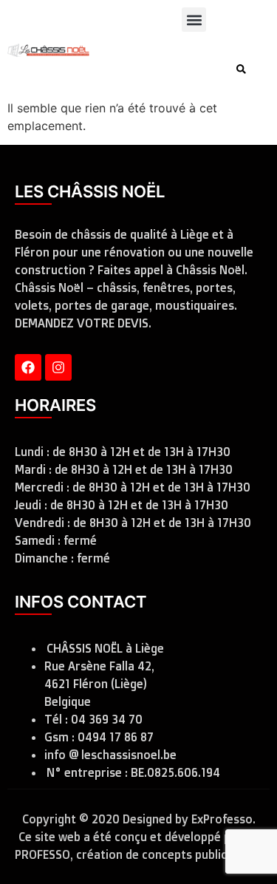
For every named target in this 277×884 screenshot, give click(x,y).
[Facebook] (28, 367)
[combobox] (165, 69)
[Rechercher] (244, 69)
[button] (194, 19)
